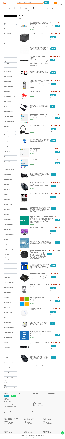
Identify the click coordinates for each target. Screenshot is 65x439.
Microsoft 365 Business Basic (35, 148)
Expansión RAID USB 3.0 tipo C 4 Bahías (36, 33)
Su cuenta (21, 393)
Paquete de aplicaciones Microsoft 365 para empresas (39, 114)
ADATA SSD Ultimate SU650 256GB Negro (37, 262)
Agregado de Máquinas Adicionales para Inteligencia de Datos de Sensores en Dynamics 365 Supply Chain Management (40, 23)
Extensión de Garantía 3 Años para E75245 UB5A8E (38, 103)
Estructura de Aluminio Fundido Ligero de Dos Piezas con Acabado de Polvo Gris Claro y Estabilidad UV (39, 81)
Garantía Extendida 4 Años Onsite (35, 69)
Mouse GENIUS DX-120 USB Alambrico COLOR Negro (39, 182)
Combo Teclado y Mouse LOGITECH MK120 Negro (38, 170)
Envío (34, 402)
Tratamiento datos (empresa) (38, 405)
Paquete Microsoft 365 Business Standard (37, 159)
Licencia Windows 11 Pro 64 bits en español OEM (38, 137)
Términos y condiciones (37, 403)
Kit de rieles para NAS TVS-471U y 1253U (37, 45)
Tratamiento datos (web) (37, 404)
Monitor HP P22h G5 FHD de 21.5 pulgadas (37, 227)
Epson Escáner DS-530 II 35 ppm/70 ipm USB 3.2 (38, 319)
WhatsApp (14, 395)
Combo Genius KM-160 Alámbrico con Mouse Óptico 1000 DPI (39, 343)
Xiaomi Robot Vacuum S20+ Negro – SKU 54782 (38, 250)
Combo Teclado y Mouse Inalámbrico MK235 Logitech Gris (39, 204)
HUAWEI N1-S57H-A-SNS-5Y (35, 91)
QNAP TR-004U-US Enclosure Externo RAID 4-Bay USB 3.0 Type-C (39, 57)
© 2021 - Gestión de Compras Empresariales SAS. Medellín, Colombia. (32, 435)
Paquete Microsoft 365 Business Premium (37, 297)
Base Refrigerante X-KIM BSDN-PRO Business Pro (38, 273)
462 (42, 365)
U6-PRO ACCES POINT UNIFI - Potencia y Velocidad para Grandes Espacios (39, 309)
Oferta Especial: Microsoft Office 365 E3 (36, 238)
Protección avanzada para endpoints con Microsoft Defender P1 (40, 331)
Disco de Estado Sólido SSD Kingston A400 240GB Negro (39, 193)
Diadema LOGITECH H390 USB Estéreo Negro (37, 125)
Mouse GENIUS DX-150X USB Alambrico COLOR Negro (39, 353)
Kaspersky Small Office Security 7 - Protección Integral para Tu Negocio (41, 216)
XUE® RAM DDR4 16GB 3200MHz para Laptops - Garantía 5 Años (39, 285)
